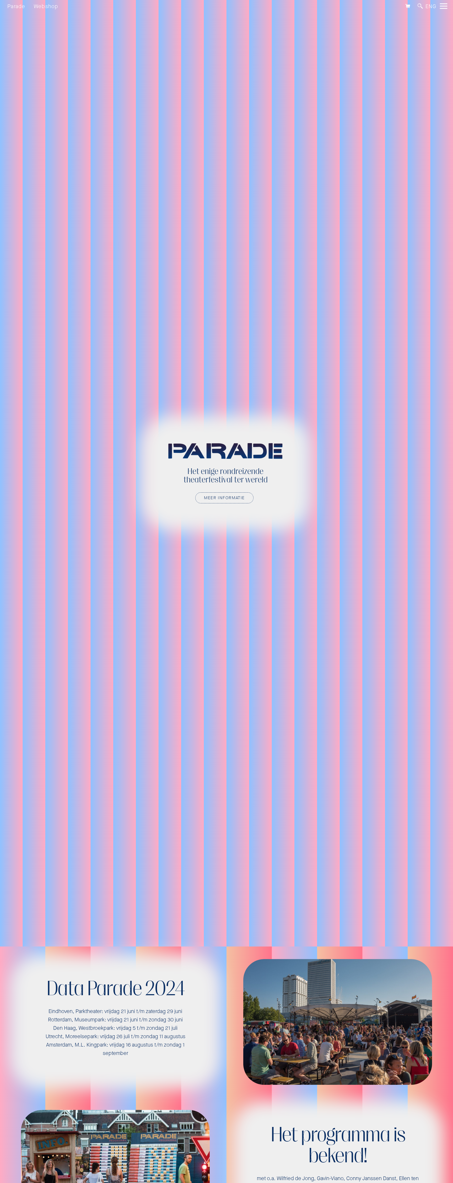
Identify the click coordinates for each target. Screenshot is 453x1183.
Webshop (46, 6)
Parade (16, 6)
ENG (430, 6)
